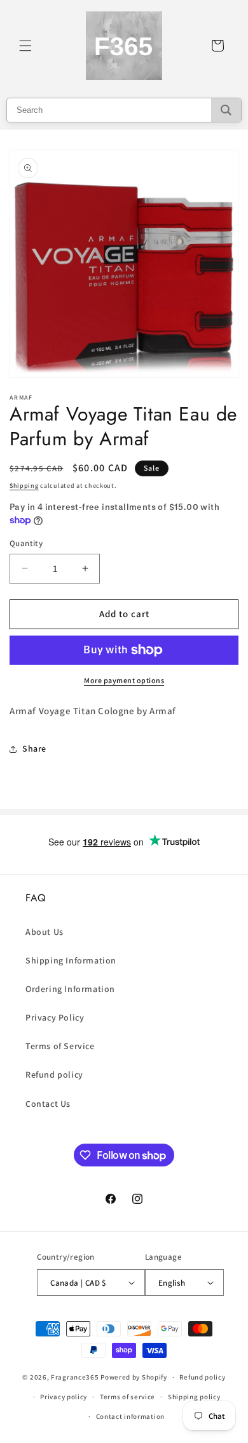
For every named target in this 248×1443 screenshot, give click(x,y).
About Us (44, 931)
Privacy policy (63, 1396)
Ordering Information (70, 989)
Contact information (130, 1416)
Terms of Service (60, 1046)
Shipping (24, 485)
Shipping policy (194, 1396)
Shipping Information (70, 960)
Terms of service (127, 1396)
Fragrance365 (75, 1377)
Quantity (26, 543)
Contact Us (48, 1103)
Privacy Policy (54, 1017)
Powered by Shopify (133, 1377)
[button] (25, 46)
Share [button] (34, 748)
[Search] (226, 110)
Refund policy (54, 1074)
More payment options (124, 680)
